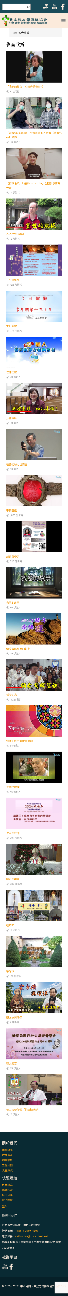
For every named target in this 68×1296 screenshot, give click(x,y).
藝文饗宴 (11, 1063)
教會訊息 (7, 1185)
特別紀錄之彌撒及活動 (19, 741)
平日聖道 (11, 510)
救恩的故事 (12, 602)
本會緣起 (7, 1150)
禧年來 (10, 925)
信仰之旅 (11, 372)
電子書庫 (7, 1200)
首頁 (15, 32)
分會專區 (11, 418)
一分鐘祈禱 (12, 280)
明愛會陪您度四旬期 (18, 649)
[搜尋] (28, 7)
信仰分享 (7, 1195)
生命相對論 (12, 787)
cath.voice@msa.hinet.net (31, 1236)
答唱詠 (10, 971)
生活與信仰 (12, 833)
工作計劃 (7, 1165)
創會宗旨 (7, 1160)
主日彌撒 (11, 326)
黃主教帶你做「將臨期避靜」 (23, 1109)
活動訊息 (11, 695)
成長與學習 (12, 556)
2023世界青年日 (16, 234)
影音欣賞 (7, 1190)
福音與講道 (12, 879)
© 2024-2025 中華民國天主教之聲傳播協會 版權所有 (34, 1286)
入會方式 (7, 1170)
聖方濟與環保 (14, 1017)
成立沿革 (7, 1155)
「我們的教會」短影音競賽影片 (24, 86)
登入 (4, 1206)
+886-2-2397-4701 (26, 1230)
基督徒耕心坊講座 (16, 464)
